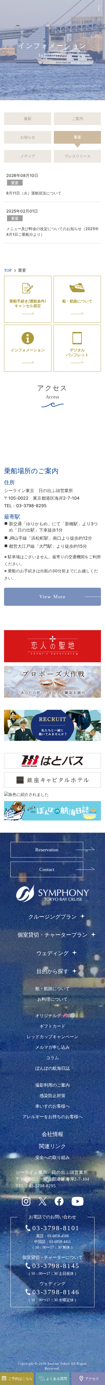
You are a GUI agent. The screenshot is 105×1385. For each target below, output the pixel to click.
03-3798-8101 (56, 1228)
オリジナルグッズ (52, 1015)
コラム (52, 1057)
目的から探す (52, 971)
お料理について (52, 999)
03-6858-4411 (60, 1242)
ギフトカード (52, 1026)
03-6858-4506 (58, 1236)
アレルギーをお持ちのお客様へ (52, 1116)
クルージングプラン (52, 917)
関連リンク (52, 1146)
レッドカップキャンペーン (52, 1036)
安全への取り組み (52, 1157)
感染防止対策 (52, 1095)
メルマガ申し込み (52, 1047)
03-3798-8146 (56, 1292)
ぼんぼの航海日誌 (52, 1068)
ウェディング (52, 953)
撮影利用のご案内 (52, 1085)
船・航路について (52, 988)
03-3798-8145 (56, 1265)
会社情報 (52, 1134)
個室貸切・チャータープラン (53, 935)
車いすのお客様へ (52, 1106)
